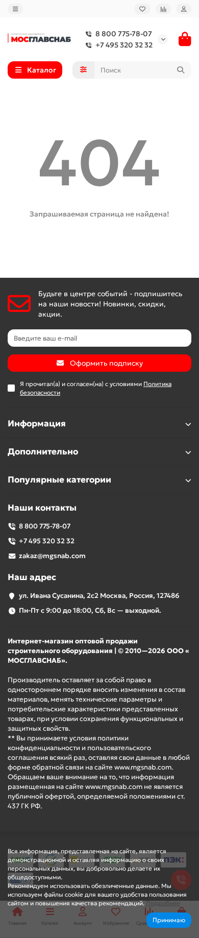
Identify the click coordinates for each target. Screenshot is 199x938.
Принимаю (169, 920)
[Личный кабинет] (183, 9)
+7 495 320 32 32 (124, 45)
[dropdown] (15, 9)
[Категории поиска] (83, 70)
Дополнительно (43, 451)
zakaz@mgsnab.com (52, 555)
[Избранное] (142, 9)
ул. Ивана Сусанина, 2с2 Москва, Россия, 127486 (99, 595)
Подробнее (163, 903)
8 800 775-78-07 (123, 33)
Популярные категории (59, 479)
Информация (37, 423)
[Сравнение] (163, 9)
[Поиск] (180, 70)
